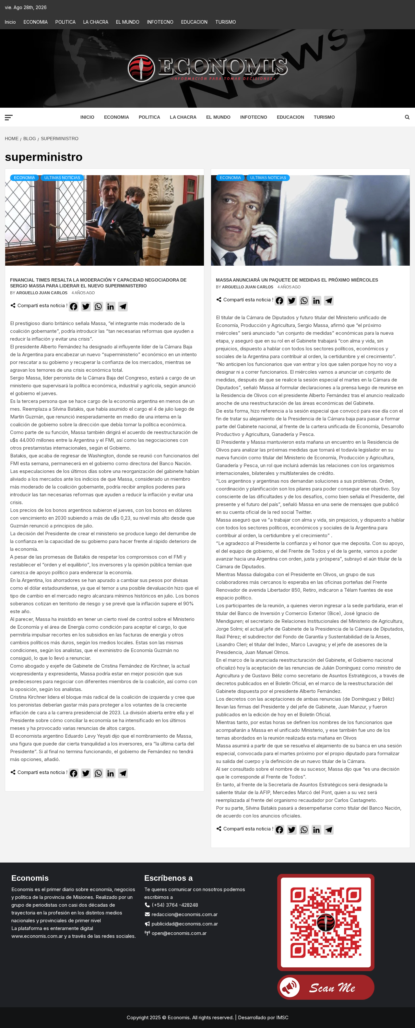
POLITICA (65, 22)
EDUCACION (194, 22)
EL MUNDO (127, 22)
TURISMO (225, 22)
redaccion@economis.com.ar (184, 914)
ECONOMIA (36, 22)
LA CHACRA (95, 22)
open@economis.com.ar (178, 933)
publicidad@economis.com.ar (184, 924)
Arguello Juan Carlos (42, 293)
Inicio (10, 22)
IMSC (282, 1017)
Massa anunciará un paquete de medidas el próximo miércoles (297, 280)
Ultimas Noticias (62, 177)
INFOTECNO (160, 22)
